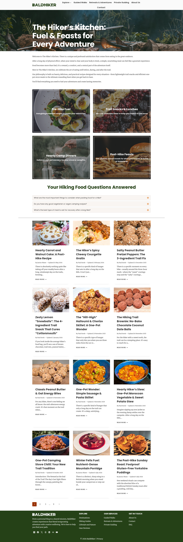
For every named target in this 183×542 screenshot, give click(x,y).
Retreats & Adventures (100, 2)
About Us (135, 2)
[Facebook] (38, 532)
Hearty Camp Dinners (61, 156)
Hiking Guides (85, 521)
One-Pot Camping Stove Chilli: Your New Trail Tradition (50, 464)
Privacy (100, 539)
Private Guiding (121, 2)
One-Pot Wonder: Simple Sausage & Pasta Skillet (89, 393)
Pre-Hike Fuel (61, 109)
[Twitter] (42, 532)
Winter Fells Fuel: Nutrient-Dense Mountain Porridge (89, 464)
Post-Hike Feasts (122, 154)
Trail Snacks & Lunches (122, 109)
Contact (101, 7)
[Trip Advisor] (53, 532)
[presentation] (50, 233)
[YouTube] (57, 532)
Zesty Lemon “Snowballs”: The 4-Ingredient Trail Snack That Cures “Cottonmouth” (49, 325)
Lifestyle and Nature (87, 525)
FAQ (130, 525)
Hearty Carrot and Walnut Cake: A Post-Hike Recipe (50, 254)
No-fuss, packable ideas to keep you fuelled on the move (122, 113)
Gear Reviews (84, 528)
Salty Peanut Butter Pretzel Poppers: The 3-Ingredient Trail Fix (131, 254)
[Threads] (45, 532)
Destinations (84, 518)
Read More (40, 279)
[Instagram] (34, 532)
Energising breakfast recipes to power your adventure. (61, 113)
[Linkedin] (49, 532)
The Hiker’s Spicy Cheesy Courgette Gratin (88, 254)
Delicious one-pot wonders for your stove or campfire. (61, 160)
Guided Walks (80, 2)
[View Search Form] (149, 5)
